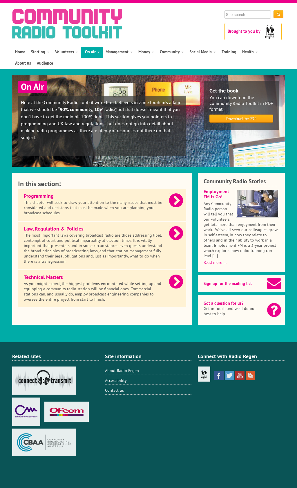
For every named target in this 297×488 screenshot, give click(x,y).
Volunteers (65, 52)
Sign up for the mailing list (228, 283)
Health (248, 52)
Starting (38, 52)
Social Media (201, 52)
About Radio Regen (122, 370)
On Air (90, 52)
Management (118, 52)
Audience (45, 63)
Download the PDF (241, 118)
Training (229, 52)
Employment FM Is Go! (216, 194)
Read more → (215, 262)
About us (23, 63)
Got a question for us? (223, 303)
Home (20, 52)
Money (144, 52)
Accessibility (116, 380)
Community (170, 52)
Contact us (114, 390)
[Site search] (278, 14)
